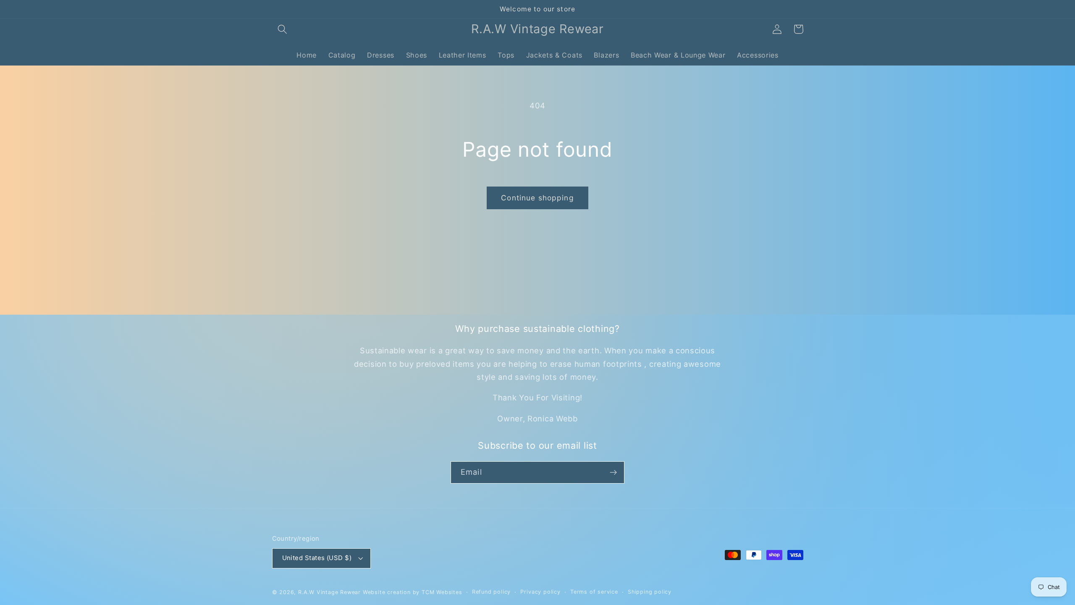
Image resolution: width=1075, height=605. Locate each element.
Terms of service (594, 592)
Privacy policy (540, 592)
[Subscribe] (613, 472)
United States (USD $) (317, 558)
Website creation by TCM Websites (412, 592)
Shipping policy (649, 592)
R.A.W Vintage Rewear (329, 592)
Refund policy (491, 592)
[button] (283, 29)
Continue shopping (537, 197)
